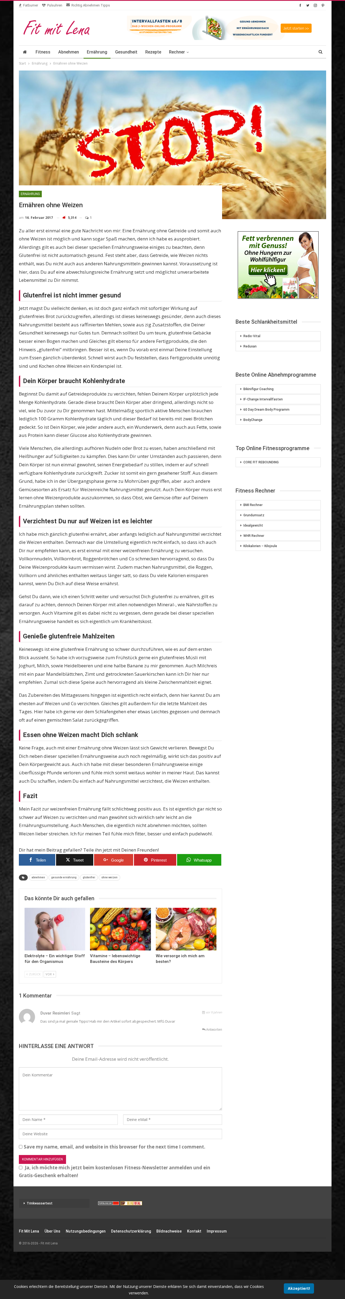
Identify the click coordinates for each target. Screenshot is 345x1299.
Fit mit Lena (29, 1231)
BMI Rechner (253, 505)
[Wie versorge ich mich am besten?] (186, 929)
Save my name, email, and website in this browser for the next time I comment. (114, 1147)
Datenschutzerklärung (131, 1231)
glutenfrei (89, 877)
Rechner (177, 52)
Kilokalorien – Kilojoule (260, 546)
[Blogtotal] (131, 1203)
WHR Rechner (253, 536)
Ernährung (97, 52)
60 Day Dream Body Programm (266, 409)
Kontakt (194, 1231)
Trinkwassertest (40, 1203)
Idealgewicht (253, 525)
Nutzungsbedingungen (86, 1231)
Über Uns (52, 1231)
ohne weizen (109, 877)
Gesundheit (126, 52)
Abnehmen (68, 52)
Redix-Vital (251, 336)
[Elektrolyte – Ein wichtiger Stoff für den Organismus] (55, 929)
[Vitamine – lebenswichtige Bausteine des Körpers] (120, 929)
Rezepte (153, 52)
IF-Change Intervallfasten (263, 399)
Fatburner (30, 5)
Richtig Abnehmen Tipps (90, 5)
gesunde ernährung (64, 877)
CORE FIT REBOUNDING (261, 462)
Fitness (43, 52)
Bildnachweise (169, 1231)
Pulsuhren (54, 5)
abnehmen (38, 877)
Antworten (213, 1029)
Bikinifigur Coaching (258, 389)
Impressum (217, 1231)
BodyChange (253, 420)
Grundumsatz (253, 515)
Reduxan (250, 346)
